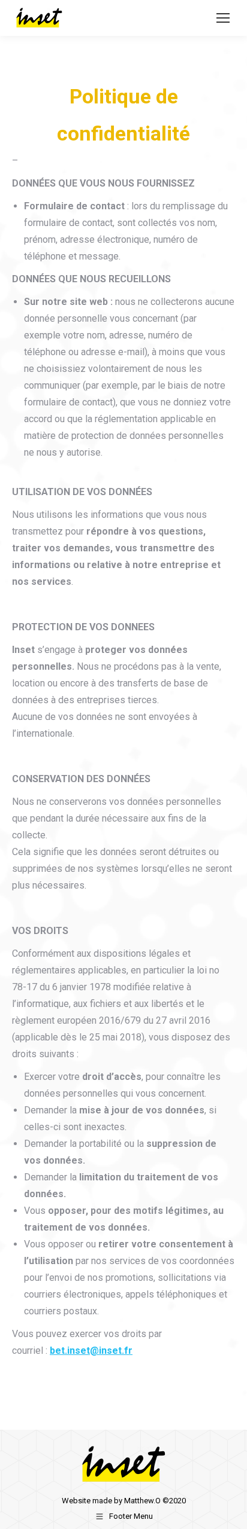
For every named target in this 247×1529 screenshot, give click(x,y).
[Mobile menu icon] (223, 18)
